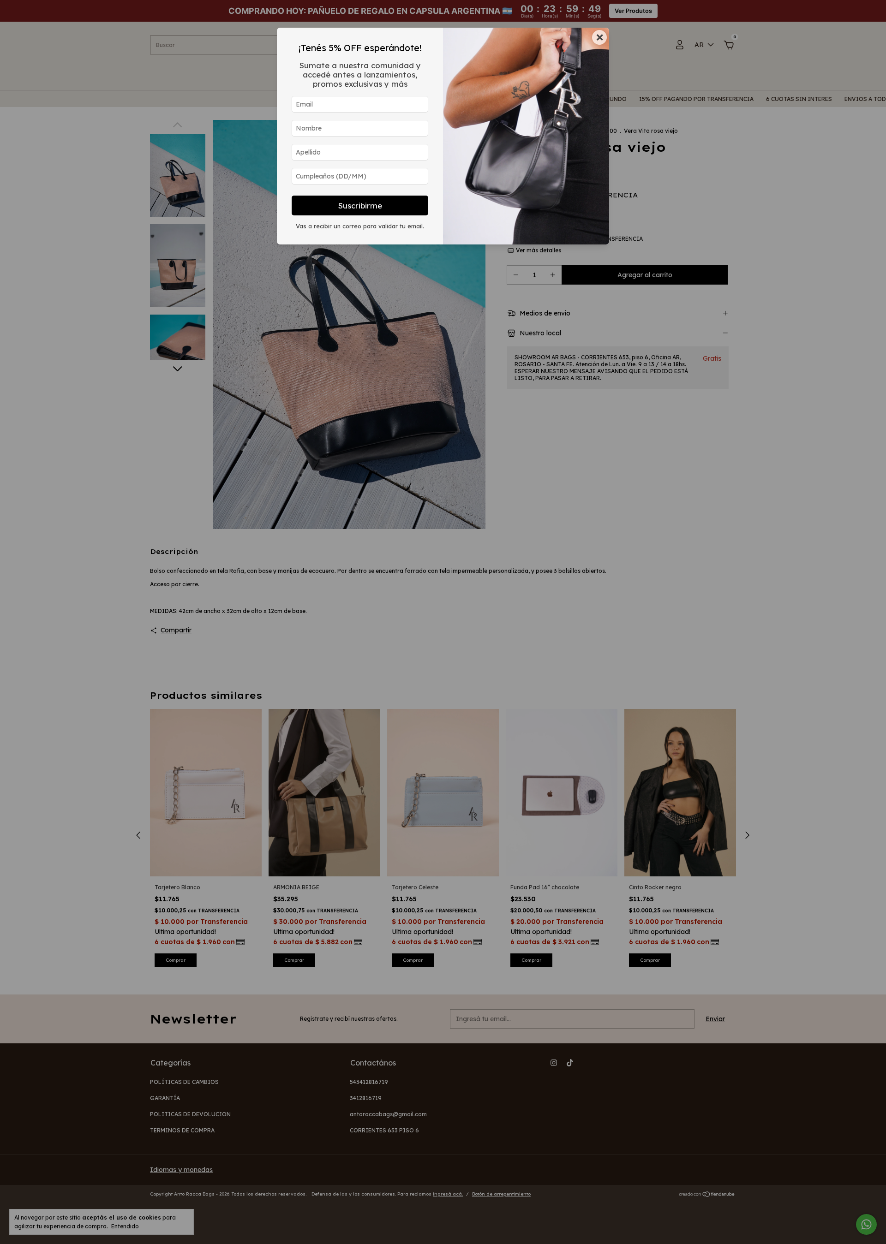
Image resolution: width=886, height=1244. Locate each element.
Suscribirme (360, 205)
